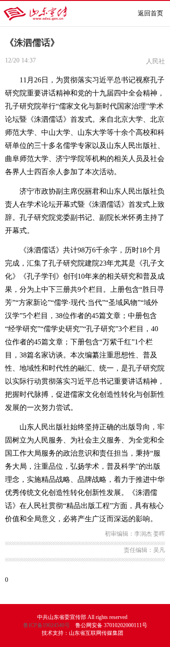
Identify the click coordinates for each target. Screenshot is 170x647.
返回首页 (150, 13)
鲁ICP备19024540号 (46, 625)
